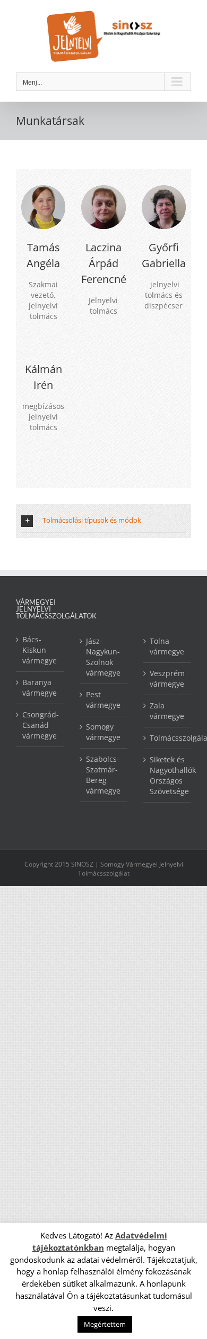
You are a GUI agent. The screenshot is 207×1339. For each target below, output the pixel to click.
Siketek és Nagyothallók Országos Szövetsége (168, 775)
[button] (103, 520)
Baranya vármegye (39, 687)
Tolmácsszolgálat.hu (168, 738)
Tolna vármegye (167, 646)
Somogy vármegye (103, 732)
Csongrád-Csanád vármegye (40, 725)
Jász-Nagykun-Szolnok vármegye (103, 657)
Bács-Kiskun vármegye (39, 650)
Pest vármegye (103, 699)
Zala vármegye (167, 710)
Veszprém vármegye (167, 678)
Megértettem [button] (105, 1324)
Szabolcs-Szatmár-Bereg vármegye (103, 775)
